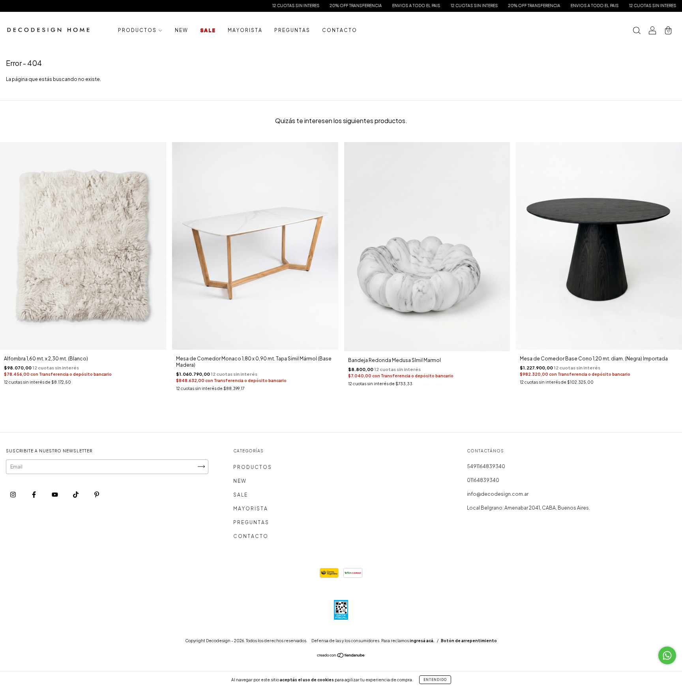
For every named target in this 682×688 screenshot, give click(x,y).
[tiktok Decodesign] (76, 494)
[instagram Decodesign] (13, 494)
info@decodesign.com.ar (497, 494)
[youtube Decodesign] (55, 494)
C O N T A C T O (339, 30)
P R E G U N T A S (291, 30)
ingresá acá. (422, 640)
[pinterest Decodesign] (97, 494)
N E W (181, 30)
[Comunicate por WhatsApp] (667, 655)
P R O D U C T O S (137, 30)
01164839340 (483, 480)
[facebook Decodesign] (34, 494)
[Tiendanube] (341, 656)
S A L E (207, 30)
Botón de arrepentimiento (469, 640)
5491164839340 (486, 466)
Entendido (435, 680)
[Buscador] (637, 31)
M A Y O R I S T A (245, 30)
